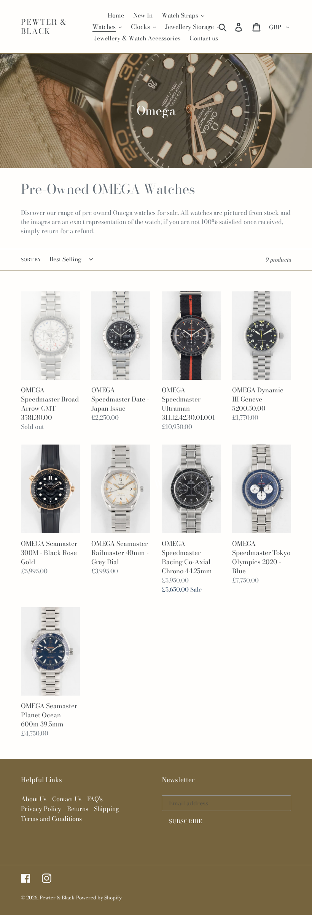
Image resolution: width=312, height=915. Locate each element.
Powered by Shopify (99, 897)
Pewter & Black (44, 27)
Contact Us (66, 798)
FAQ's (95, 798)
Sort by (31, 259)
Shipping (106, 808)
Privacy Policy (41, 808)
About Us (33, 798)
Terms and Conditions (51, 818)
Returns (77, 808)
